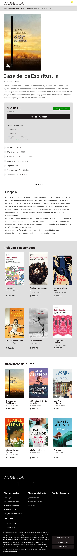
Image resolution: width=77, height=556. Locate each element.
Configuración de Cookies (13, 514)
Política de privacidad (11, 506)
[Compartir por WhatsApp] (17, 138)
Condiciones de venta (11, 502)
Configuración (63, 546)
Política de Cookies (10, 510)
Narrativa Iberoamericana (19, 8)
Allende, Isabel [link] (11, 81)
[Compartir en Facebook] (9, 138)
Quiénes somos (33, 498)
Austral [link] (18, 148)
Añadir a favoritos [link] (15, 125)
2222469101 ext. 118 (11, 527)
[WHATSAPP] (5, 484)
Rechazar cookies (62, 542)
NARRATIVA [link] (22, 175)
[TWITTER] (15, 484)
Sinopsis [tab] (38, 184)
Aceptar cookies (63, 537)
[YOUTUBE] (31, 484)
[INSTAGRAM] (21, 484)
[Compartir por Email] (22, 138)
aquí (15, 551)
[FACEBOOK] (10, 484)
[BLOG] (26, 484)
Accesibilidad (32, 506)
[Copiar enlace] (26, 138)
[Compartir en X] (13, 138)
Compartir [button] (12, 129)
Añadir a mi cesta (39, 116)
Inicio (6, 8)
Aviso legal (8, 498)
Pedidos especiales (35, 502)
